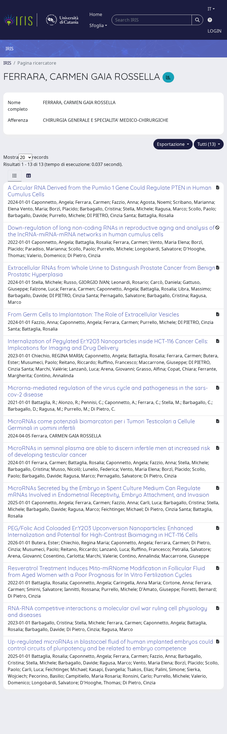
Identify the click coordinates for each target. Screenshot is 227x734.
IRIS (7, 63)
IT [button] (209, 9)
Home (95, 14)
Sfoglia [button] (96, 25)
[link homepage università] (62, 20)
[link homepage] (20, 20)
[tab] (15, 175)
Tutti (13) (207, 144)
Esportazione (171, 144)
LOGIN (214, 31)
